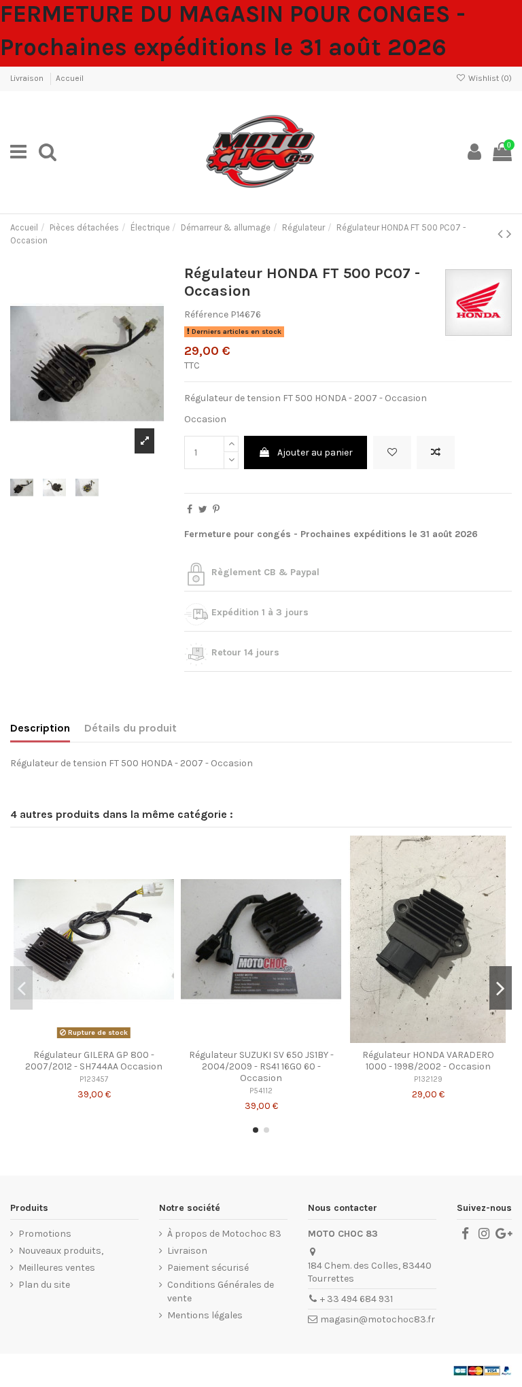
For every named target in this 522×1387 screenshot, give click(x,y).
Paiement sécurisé (208, 1267)
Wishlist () (489, 78)
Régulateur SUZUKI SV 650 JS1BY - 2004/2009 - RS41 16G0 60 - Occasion (261, 1066)
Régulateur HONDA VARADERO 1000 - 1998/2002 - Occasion (428, 1060)
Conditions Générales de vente (220, 1291)
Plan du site (44, 1284)
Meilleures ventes (56, 1267)
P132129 (428, 1079)
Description (40, 727)
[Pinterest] (216, 509)
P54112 (261, 1090)
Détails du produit (130, 727)
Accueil (70, 78)
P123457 (94, 1079)
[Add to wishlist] (392, 452)
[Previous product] (502, 234)
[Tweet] (202, 509)
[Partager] (189, 509)
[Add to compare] (436, 452)
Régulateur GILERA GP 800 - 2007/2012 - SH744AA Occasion (93, 1060)
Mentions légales (205, 1315)
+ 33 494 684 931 (356, 1299)
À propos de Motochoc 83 (224, 1233)
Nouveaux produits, (60, 1250)
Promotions (44, 1233)
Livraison (28, 78)
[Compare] (93, 1038)
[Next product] (509, 234)
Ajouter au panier (315, 452)
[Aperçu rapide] (112, 1038)
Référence (206, 314)
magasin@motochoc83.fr (377, 1319)
